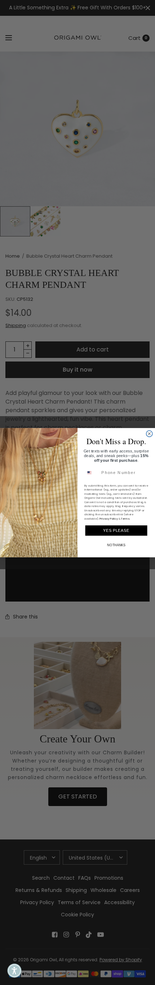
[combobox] (91, 473)
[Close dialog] (149, 434)
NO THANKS (116, 545)
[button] (14, 970)
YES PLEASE (116, 530)
